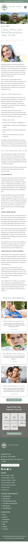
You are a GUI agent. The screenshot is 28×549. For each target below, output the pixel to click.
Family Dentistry (7, 496)
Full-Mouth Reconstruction (9, 501)
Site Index (5, 529)
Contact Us (5, 522)
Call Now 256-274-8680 (8, 456)
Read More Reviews (14, 433)
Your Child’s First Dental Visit (10, 503)
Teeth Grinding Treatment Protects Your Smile (14, 321)
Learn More (15, 329)
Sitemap (5, 526)
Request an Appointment (10, 465)
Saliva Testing (6, 506)
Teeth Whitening (7, 508)
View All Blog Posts (14, 400)
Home (2, 40)
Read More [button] (6, 423)
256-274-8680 (4, 81)
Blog (7, 40)
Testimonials (6, 519)
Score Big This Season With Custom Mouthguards (14, 353)
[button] (2, 469)
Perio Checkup (6, 498)
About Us (5, 517)
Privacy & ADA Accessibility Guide (15, 538)
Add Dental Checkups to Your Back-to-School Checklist (14, 386)
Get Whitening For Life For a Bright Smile (14, 1)
